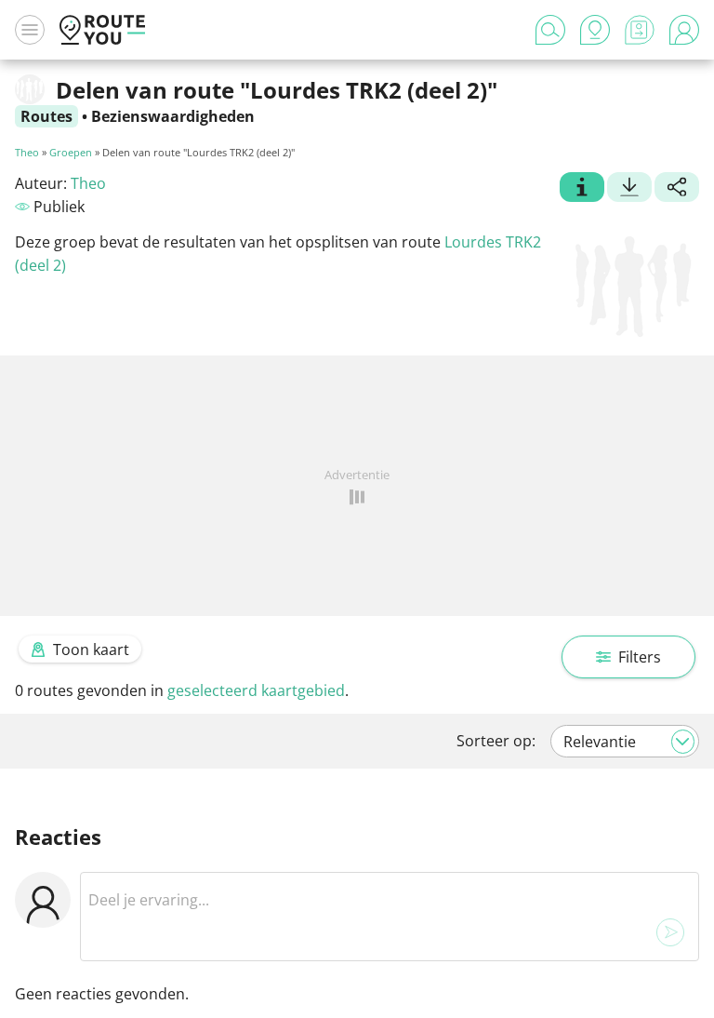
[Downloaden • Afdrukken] (629, 189)
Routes (46, 116)
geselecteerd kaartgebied (256, 690)
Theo (27, 152)
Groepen (70, 152)
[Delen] (676, 189)
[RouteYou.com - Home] (102, 30)
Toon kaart (91, 649)
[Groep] (582, 189)
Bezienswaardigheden (173, 116)
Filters (639, 657)
